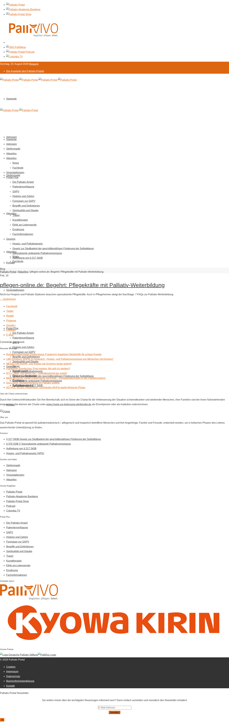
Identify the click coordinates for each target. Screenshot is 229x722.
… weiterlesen (8, 299)
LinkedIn (11, 330)
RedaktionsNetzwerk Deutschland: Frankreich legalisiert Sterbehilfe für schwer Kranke (54, 354)
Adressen (11, 144)
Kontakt (10, 262)
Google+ (11, 325)
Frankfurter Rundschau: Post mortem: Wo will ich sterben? (38, 368)
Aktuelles (11, 213)
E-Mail (9, 335)
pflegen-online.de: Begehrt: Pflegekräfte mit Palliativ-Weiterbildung (82, 285)
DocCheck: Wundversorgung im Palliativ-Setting (33, 382)
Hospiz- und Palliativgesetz (27, 243)
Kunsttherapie (20, 220)
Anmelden (114, 712)
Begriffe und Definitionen (26, 205)
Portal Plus (12, 177)
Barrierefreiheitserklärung (20, 681)
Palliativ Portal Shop (17, 501)
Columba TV (13, 510)
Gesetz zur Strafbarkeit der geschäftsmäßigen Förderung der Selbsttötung (53, 248)
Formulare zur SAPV (23, 201)
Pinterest (11, 320)
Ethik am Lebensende (24, 224)
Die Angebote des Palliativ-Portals (25, 71)
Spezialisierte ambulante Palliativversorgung (37, 253)
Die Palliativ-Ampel (23, 333)
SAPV (15, 191)
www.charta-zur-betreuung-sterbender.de (68, 404)
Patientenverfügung (23, 337)
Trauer (16, 215)
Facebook (11, 306)
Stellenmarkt (13, 175)
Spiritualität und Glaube (25, 210)
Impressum (12, 671)
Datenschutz (13, 676)
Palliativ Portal (14, 491)
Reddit (10, 315)
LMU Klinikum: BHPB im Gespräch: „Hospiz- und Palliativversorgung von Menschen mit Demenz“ (60, 359)
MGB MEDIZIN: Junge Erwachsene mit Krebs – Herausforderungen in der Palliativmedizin (56, 378)
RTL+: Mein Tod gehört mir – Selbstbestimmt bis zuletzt (36, 373)
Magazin (34, 64)
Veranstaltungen (15, 290)
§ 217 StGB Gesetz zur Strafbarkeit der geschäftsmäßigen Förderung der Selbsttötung (53, 439)
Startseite (11, 98)
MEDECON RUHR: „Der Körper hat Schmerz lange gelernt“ (39, 363)
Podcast (10, 506)
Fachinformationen (22, 234)
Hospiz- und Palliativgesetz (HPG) (25, 453)
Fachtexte (17, 261)
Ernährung (18, 229)
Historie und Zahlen (23, 347)
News (15, 163)
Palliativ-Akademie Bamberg (22, 496)
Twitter (10, 311)
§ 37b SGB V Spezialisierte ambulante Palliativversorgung (38, 444)
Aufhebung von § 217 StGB (27, 258)
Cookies (10, 666)
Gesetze (10, 239)
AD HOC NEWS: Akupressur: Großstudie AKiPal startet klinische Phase (45, 387)
